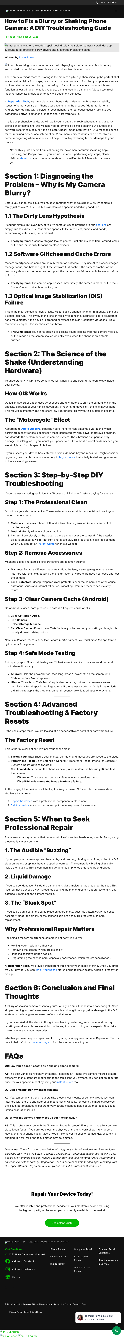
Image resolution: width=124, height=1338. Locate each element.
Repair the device (21, 801)
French (13, 1336)
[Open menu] (116, 11)
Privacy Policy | (16, 1312)
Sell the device (20, 805)
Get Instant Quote (62, 1222)
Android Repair (58, 1256)
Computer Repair (83, 1249)
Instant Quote (46, 543)
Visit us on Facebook (23, 1261)
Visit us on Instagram (23, 1269)
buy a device (67, 457)
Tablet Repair (57, 1263)
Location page (40, 1042)
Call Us (16, 1277)
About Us (25, 158)
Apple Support (30, 428)
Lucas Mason (27, 57)
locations (100, 224)
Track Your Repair (46, 969)
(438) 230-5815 (108, 2)
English (14, 1331)
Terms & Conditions (33, 1312)
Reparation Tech (18, 101)
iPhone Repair (57, 1249)
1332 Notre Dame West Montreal (27, 1254)
